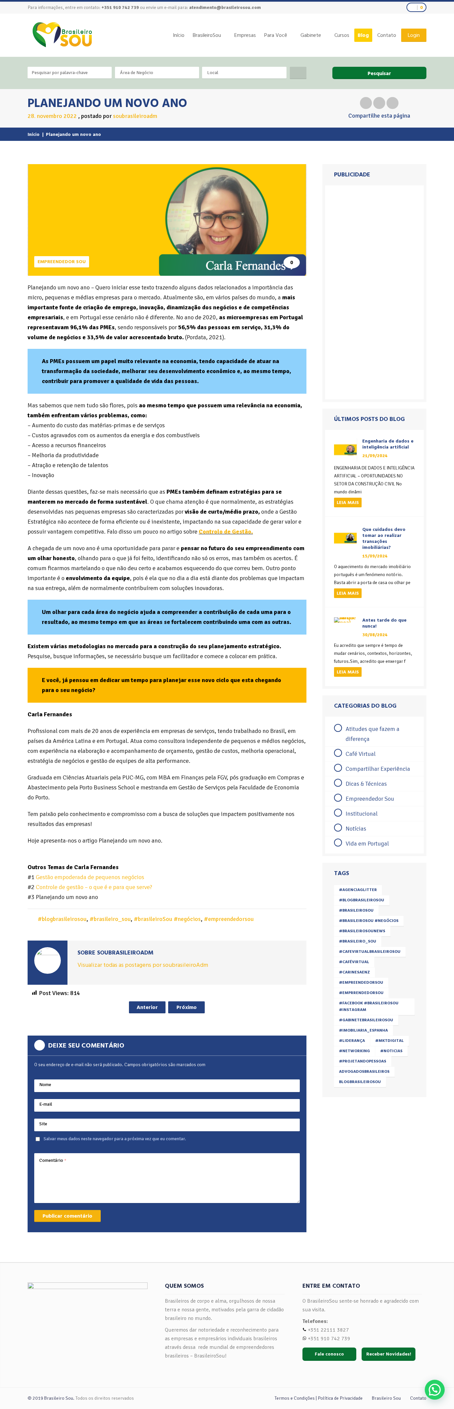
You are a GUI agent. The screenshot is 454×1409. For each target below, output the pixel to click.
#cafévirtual (354, 962)
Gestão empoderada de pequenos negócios (90, 877)
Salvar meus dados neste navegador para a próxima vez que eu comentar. (115, 1139)
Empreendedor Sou (62, 261)
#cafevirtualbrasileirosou (369, 952)
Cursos (341, 35)
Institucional (362, 813)
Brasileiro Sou (386, 1398)
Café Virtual (361, 753)
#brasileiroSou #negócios (167, 919)
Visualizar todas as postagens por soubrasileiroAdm (142, 965)
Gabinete (310, 35)
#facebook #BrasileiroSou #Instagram (368, 1006)
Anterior (147, 1007)
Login (414, 35)
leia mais (348, 502)
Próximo (186, 1007)
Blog (363, 35)
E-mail (45, 1104)
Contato (386, 35)
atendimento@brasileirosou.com (225, 7)
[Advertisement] (374, 292)
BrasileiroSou (207, 35)
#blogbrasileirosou (62, 919)
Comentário (52, 1160)
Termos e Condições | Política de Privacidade (319, 1398)
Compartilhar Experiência (378, 768)
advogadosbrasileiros (364, 1071)
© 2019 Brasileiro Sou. (51, 1398)
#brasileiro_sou (110, 919)
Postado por (119, 116)
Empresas (245, 35)
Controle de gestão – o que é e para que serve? (94, 887)
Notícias (356, 828)
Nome (45, 1084)
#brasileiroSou (356, 910)
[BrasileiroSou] (62, 35)
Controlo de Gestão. (226, 531)
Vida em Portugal (367, 843)
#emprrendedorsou (361, 993)
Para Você (275, 35)
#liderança (352, 1041)
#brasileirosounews (362, 931)
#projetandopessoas (362, 1061)
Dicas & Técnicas (366, 783)
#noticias (391, 1051)
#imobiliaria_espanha (363, 1030)
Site (43, 1124)
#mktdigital (389, 1041)
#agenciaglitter (358, 890)
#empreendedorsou (229, 919)
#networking (354, 1051)
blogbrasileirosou (360, 1082)
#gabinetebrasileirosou (366, 1020)
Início (178, 35)
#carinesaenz (354, 972)
